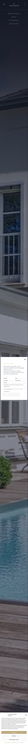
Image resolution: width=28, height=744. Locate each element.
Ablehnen (14, 735)
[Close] (25, 359)
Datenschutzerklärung (15, 742)
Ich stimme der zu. (13, 389)
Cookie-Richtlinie (8, 742)
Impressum (21, 742)
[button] (26, 715)
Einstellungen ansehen (14, 739)
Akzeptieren (14, 732)
